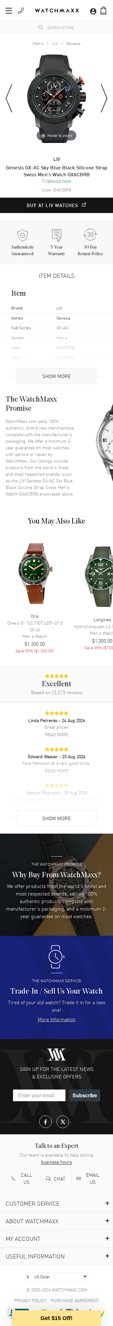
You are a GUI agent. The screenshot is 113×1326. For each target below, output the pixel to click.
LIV (55, 43)
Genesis (73, 43)
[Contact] (21, 11)
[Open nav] (9, 11)
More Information (57, 1019)
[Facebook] (45, 1121)
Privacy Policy (30, 1300)
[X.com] (62, 1121)
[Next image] (104, 98)
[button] (103, 10)
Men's (38, 43)
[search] (40, 27)
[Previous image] (9, 98)
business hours (56, 1161)
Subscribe (85, 1095)
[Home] (57, 10)
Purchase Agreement (75, 1300)
